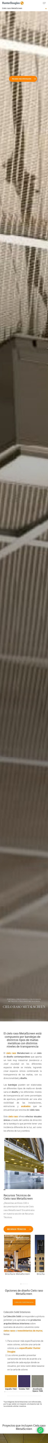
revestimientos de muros (29, 1330)
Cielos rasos (22, 999)
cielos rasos (9, 1330)
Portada (11, 999)
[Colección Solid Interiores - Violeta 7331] (24, 1385)
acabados (25, 1106)
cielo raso (11, 1053)
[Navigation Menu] (44, 3)
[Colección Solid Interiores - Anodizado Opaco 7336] (37, 1385)
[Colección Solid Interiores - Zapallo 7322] (11, 1385)
